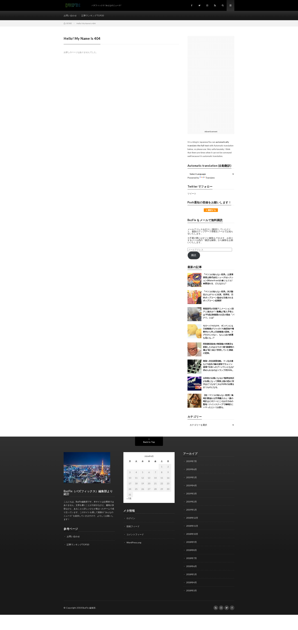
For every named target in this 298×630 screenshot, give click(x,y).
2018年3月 (191, 590)
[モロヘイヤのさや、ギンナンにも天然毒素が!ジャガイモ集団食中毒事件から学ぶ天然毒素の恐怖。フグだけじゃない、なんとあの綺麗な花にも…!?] (194, 331)
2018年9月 (191, 542)
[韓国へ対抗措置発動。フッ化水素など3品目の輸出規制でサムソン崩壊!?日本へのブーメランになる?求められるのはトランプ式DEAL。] (194, 366)
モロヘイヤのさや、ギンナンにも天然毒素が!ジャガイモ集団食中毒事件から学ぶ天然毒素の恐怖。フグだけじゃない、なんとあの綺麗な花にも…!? (218, 331)
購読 (193, 255)
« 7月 (129, 498)
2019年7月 (191, 461)
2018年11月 (192, 526)
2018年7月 (191, 558)
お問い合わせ (70, 15)
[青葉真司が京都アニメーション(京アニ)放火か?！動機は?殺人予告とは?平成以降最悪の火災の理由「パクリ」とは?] (194, 314)
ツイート (191, 193)
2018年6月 (191, 566)
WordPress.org (133, 542)
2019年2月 (191, 501)
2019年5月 (191, 477)
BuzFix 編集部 (89, 608)
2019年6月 (191, 469)
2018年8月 (191, 550)
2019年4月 (191, 485)
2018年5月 (191, 574)
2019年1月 (191, 509)
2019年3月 (191, 493)
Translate (210, 177)
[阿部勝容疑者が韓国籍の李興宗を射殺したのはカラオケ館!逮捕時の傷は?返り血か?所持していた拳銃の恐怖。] (194, 349)
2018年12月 (192, 517)
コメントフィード (135, 534)
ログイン (130, 518)
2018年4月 (191, 582)
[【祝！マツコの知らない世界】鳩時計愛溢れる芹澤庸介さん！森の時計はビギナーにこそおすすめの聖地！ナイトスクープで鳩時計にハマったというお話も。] (194, 401)
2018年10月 (192, 534)
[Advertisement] (211, 82)
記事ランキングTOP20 (92, 15)
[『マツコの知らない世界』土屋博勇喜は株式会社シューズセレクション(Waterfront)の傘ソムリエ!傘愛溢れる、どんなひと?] (194, 280)
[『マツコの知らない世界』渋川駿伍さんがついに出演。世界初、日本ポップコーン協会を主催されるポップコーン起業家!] (194, 297)
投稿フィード (133, 526)
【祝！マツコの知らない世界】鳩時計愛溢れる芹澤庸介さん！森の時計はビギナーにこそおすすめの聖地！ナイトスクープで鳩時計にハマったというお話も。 (218, 401)
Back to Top (149, 442)
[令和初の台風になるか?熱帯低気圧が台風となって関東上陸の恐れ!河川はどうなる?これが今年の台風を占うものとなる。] (194, 384)
